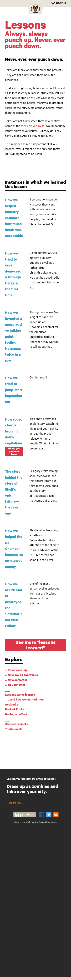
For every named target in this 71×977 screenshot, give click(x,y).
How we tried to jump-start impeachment (13, 390)
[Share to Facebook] (42, 814)
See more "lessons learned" (36, 645)
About (47, 823)
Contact (54, 823)
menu (60, 4)
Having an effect (16, 715)
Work (28, 823)
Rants (41, 823)
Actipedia (11, 705)
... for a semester (16, 680)
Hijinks (16, 823)
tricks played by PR (33, 126)
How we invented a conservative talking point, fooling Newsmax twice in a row (13, 337)
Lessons (25, 27)
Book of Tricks (14, 710)
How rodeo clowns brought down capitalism (13, 432)
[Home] (35, 10)
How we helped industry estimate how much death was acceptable (14, 218)
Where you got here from (14, 452)
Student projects (16, 724)
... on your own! (15, 685)
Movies (35, 823)
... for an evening (16, 670)
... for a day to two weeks (21, 675)
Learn (22, 823)
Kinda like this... (14, 803)
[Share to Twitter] (49, 814)
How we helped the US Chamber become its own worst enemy (14, 549)
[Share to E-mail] (56, 814)
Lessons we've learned (20, 695)
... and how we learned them (25, 700)
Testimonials (14, 729)
